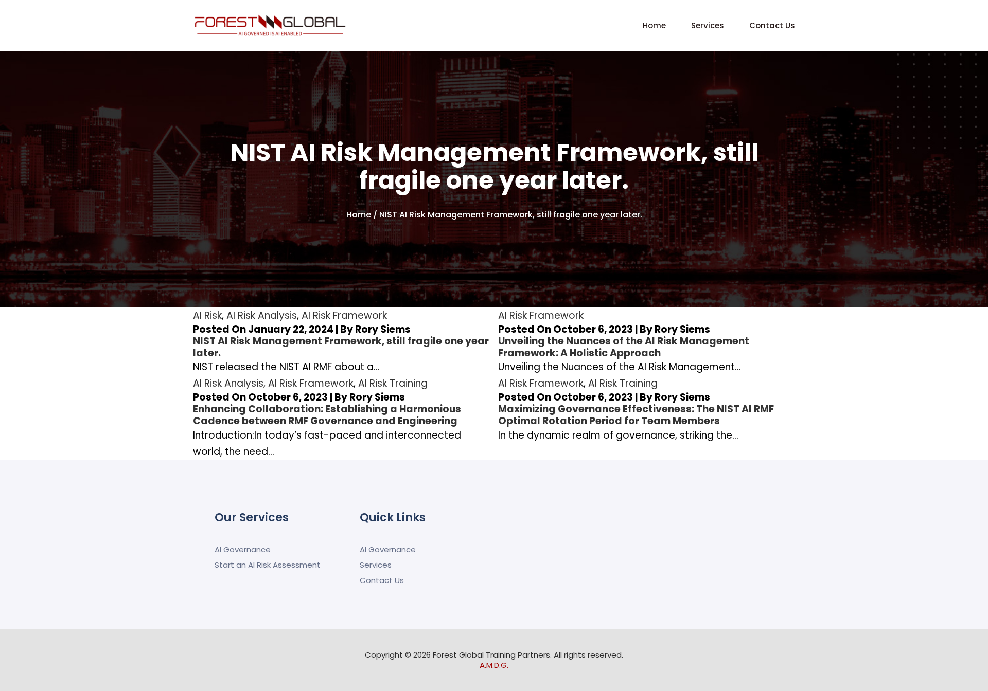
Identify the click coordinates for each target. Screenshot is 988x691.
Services (707, 26)
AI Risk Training (393, 383)
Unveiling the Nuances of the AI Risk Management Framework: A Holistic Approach (623, 347)
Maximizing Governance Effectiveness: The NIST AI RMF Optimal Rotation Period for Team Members (636, 415)
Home (654, 26)
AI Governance (243, 549)
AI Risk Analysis (261, 315)
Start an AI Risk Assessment (268, 564)
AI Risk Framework (344, 315)
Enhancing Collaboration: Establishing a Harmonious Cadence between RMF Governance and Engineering (327, 415)
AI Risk (207, 315)
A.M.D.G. (494, 665)
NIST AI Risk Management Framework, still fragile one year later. (341, 347)
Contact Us (772, 26)
